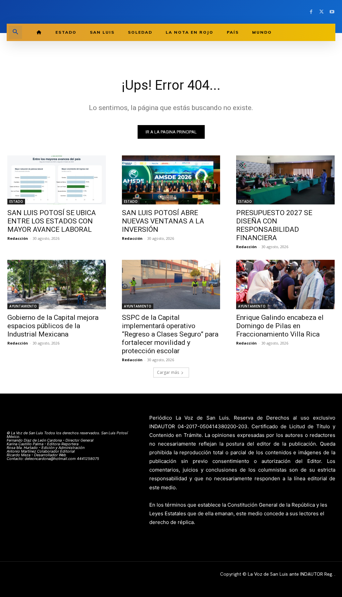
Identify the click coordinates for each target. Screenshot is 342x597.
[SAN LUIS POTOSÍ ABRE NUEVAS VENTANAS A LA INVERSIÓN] (171, 179)
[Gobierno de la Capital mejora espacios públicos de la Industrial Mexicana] (56, 284)
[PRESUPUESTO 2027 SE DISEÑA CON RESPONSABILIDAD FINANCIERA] (285, 179)
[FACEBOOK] (311, 11)
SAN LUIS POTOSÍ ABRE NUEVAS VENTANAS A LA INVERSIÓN (163, 221)
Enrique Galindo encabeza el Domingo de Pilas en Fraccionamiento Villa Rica (280, 326)
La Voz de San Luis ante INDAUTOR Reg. (291, 574)
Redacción (17, 238)
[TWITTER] (321, 11)
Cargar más (168, 372)
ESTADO (16, 201)
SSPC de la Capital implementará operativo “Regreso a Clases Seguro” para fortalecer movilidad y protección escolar (170, 334)
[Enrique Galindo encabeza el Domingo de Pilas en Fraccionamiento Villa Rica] (285, 284)
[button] (15, 32)
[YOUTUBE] (331, 11)
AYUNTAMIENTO (23, 306)
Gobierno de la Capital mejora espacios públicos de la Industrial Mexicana (53, 326)
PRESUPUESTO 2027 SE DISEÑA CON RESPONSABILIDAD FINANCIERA (274, 225)
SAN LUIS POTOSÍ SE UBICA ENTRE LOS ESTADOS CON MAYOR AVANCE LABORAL (51, 221)
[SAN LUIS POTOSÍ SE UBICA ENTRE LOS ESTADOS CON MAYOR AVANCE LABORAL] (56, 179)
